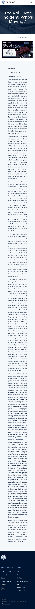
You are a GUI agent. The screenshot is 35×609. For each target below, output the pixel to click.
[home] (9, 2)
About (18, 571)
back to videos (22, 37)
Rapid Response (6, 581)
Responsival (6, 604)
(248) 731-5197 (6, 571)
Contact (3, 578)
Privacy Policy (21, 587)
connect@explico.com (8, 575)
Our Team (20, 578)
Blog (18, 584)
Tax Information (21, 591)
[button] (31, 2)
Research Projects (22, 581)
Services (19, 575)
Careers (3, 584)
